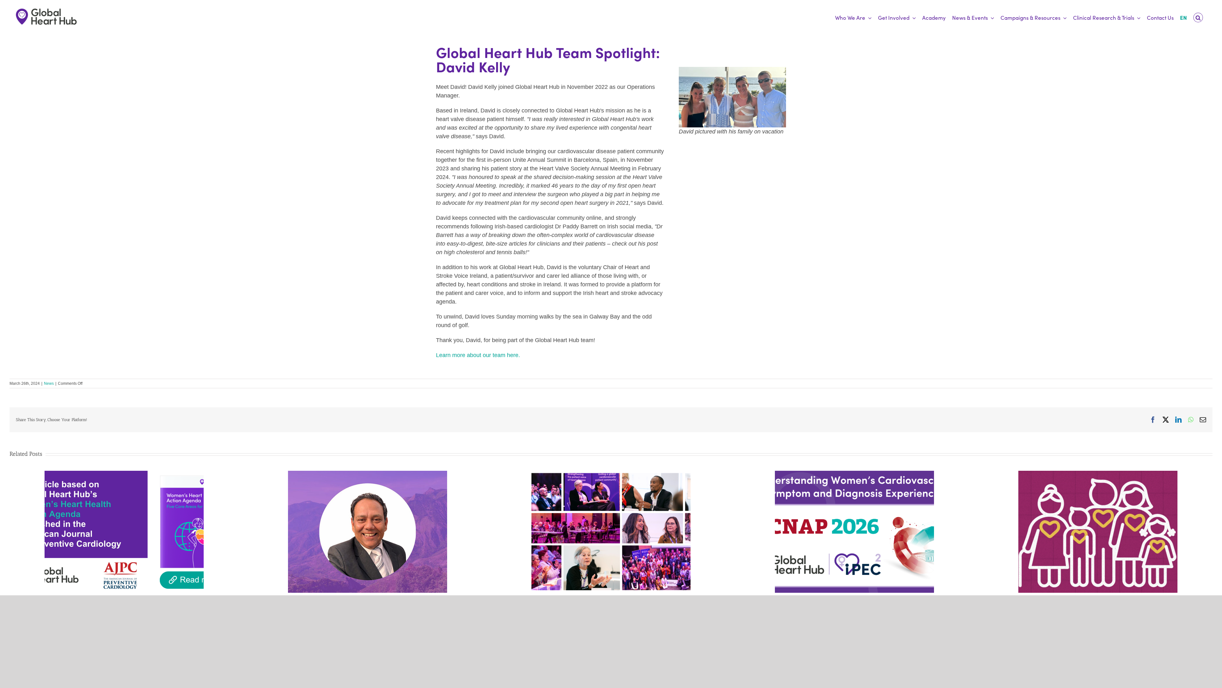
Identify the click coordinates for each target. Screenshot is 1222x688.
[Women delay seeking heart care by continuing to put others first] (854, 474)
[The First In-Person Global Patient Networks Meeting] (611, 474)
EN (1183, 17)
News (49, 383)
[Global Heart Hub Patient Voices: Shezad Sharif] (367, 474)
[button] (1198, 17)
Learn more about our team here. (478, 355)
